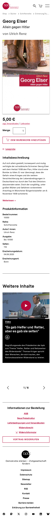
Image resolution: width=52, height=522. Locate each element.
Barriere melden (26, 503)
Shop (5, 14)
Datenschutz (26, 475)
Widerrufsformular (27, 432)
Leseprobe (10, 149)
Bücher (13, 14)
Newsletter (26, 484)
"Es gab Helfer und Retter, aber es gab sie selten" (24, 329)
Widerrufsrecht (26, 427)
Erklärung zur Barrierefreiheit (26, 507)
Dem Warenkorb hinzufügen (28, 140)
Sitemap (26, 479)
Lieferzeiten (25, 124)
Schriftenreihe (25, 14)
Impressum (26, 470)
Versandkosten (11, 124)
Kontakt (26, 493)
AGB (26, 413)
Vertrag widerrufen (26, 439)
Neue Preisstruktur (26, 418)
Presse (26, 498)
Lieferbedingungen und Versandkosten (26, 423)
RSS (26, 489)
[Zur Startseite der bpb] (11, 8)
